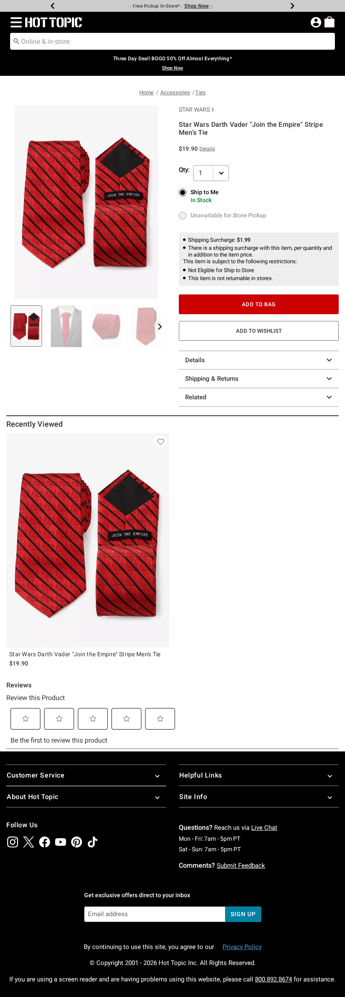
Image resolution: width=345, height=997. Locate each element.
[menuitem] (329, 21)
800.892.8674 (273, 979)
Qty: (184, 170)
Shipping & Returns (212, 378)
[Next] (292, 6)
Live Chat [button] (264, 827)
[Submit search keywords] (16, 40)
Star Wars (194, 109)
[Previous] (52, 6)
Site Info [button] (193, 797)
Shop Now (196, 6)
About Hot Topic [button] (32, 797)
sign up (243, 914)
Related (195, 397)
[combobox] (172, 41)
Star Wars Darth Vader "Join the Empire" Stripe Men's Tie (85, 654)
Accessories (175, 92)
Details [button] (207, 149)
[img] (12, 842)
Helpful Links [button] (200, 775)
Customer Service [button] (36, 775)
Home (146, 92)
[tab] (26, 326)
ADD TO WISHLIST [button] (259, 331)
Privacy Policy (242, 947)
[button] (14, 22)
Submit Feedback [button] (241, 865)
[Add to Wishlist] (161, 441)
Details (195, 360)
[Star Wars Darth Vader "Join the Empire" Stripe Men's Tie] (87, 540)
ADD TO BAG (259, 304)
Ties (200, 92)
